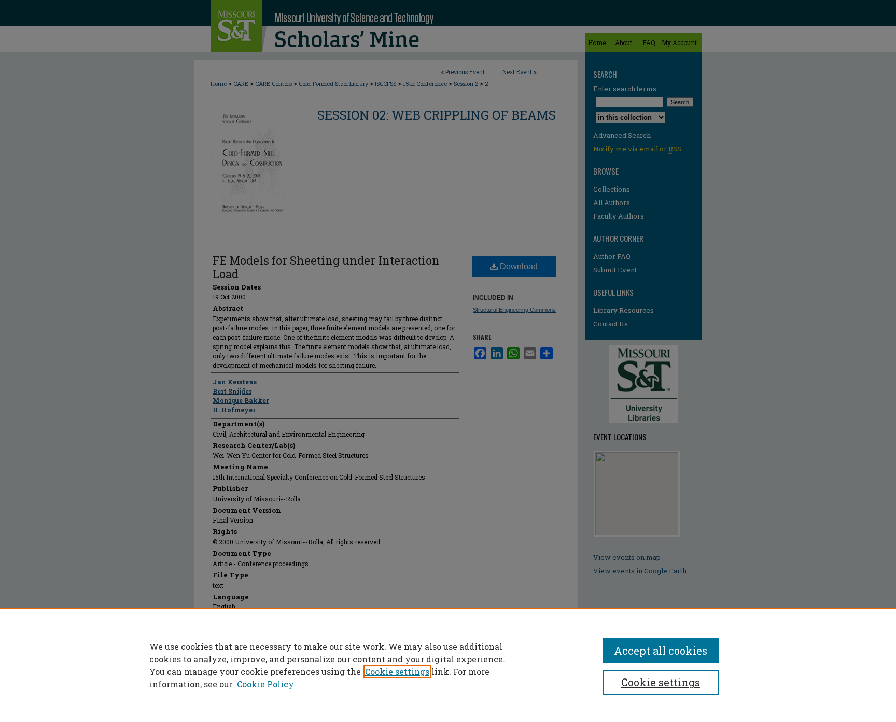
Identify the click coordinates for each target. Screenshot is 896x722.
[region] (448, 665)
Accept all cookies (660, 650)
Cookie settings (397, 671)
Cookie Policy (265, 683)
